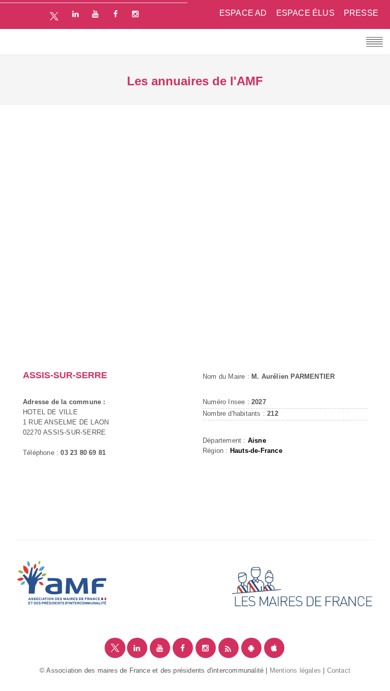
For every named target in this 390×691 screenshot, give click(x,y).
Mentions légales (295, 670)
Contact (338, 670)
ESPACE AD (243, 13)
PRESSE (361, 13)
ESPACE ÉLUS (305, 13)
